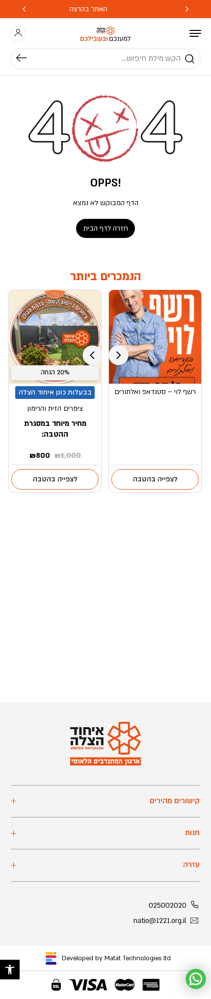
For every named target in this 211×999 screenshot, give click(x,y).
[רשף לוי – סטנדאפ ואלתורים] (155, 337)
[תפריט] (195, 33)
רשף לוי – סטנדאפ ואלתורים (155, 391)
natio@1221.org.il (159, 920)
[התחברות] (18, 33)
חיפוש (26, 59)
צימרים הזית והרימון (55, 408)
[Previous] (186, 9)
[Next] (24, 9)
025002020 (167, 905)
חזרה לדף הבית (105, 228)
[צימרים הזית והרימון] (55, 337)
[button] (10, 969)
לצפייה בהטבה (155, 479)
